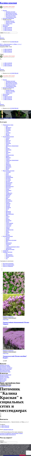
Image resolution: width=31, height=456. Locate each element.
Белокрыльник (9, 177)
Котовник (8, 199)
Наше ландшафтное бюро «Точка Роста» (10, 384)
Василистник (9, 182)
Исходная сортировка (8, 263)
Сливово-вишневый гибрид (13, 246)
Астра (7, 173)
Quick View (5, 319)
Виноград (8, 187)
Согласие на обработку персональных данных (11, 433)
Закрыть (2, 38)
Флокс (7, 231)
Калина (7, 148)
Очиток (8, 216)
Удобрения (5, 250)
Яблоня (7, 168)
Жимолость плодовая (11, 240)
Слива (7, 245)
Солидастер (9, 224)
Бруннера (8, 178)
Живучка (8, 195)
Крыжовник (9, 242)
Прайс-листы (9, 23)
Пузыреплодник (10, 155)
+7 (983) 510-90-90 (7, 52)
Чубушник (8, 165)
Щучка (7, 134)
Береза (7, 139)
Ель (7, 253)
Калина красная (8, 3)
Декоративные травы (11, 17)
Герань (7, 189)
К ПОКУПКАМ (14, 41)
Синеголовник (9, 223)
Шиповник (8, 166)
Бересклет (8, 140)
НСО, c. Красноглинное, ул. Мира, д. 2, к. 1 (10, 44)
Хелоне (7, 232)
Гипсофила (8, 190)
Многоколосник (10, 214)
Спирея (7, 161)
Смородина (8, 248)
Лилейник (8, 207)
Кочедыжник (9, 200)
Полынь (8, 219)
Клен (7, 151)
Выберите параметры (8, 316)
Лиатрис (8, 206)
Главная (2, 118)
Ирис (7, 198)
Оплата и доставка (10, 22)
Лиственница (9, 254)
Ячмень (8, 135)
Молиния (8, 128)
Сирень (7, 159)
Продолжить (22, 455)
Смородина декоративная (12, 160)
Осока (7, 131)
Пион (7, 218)
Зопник (7, 197)
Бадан (7, 174)
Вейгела (8, 141)
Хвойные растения (10, 11)
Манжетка (8, 211)
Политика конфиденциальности (8, 434)
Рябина (7, 156)
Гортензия (8, 143)
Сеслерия (8, 132)
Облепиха (8, 244)
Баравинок (8, 176)
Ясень (7, 169)
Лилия (7, 208)
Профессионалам (10, 21)
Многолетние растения (11, 14)
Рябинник (8, 157)
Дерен (7, 144)
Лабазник (8, 203)
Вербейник (8, 183)
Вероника (8, 185)
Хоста (7, 233)
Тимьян (8, 228)
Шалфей (8, 235)
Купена (7, 202)
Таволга (8, 227)
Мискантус (8, 127)
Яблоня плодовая (10, 249)
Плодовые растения (11, 15)
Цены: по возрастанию (8, 264)
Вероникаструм (9, 186)
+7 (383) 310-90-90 (7, 49)
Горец (7, 191)
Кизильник (8, 149)
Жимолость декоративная (12, 145)
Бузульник (8, 180)
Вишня (7, 239)
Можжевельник (9, 256)
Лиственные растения (11, 13)
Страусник (8, 225)
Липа (7, 153)
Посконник (8, 220)
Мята (7, 215)
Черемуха (8, 164)
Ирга (7, 241)
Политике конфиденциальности (11, 455)
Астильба (8, 172)
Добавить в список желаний (9, 318)
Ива (7, 147)
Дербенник (8, 194)
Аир (7, 126)
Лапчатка (8, 152)
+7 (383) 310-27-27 (7, 50)
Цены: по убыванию (8, 266)
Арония (8, 138)
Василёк (8, 181)
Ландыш (8, 204)
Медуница (8, 212)
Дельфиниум (9, 193)
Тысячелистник (9, 229)
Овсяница (8, 130)
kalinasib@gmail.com (5, 45)
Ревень (7, 221)
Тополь (7, 162)
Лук (7, 210)
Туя (6, 258)
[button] (15, 36)
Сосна (7, 257)
